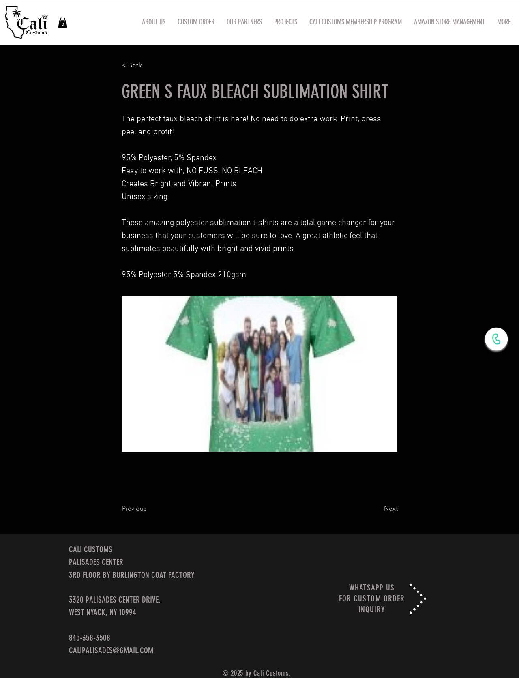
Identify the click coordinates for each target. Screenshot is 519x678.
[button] (62, 22)
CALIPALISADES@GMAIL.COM (111, 650)
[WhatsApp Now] (496, 339)
